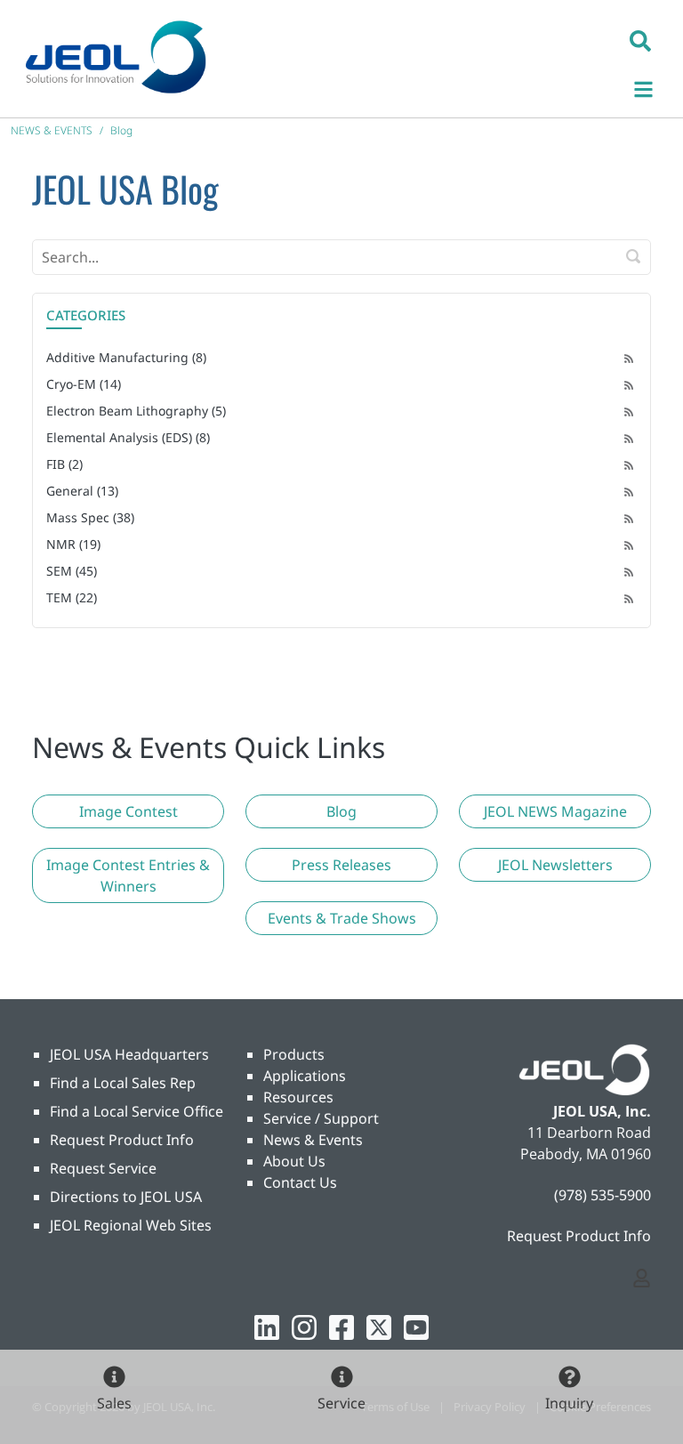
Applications (304, 1075)
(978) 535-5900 (602, 1195)
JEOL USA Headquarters (129, 1054)
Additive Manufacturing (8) (126, 357)
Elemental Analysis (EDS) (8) (128, 437)
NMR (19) (73, 544)
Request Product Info (122, 1140)
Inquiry (569, 1403)
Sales (114, 1403)
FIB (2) (64, 464)
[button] (640, 40)
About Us (294, 1161)
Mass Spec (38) (90, 517)
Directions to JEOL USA (126, 1196)
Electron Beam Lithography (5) (136, 410)
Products (294, 1054)
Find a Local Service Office (136, 1111)
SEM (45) (71, 570)
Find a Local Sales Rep (123, 1083)
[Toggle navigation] (652, 87)
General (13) (82, 490)
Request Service (103, 1168)
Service (341, 1403)
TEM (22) (71, 597)
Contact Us (300, 1182)
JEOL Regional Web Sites (131, 1225)
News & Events (313, 1140)
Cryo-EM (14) (83, 383)
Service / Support (321, 1118)
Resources (298, 1097)
